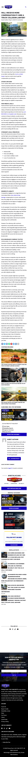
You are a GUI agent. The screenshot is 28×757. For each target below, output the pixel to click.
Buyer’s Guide (4, 709)
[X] (5, 344)
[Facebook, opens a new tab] (10, 629)
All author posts (14, 458)
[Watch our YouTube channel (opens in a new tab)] (9, 728)
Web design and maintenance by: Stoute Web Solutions (14, 753)
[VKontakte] (16, 344)
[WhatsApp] (9, 344)
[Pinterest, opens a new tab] (15, 629)
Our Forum (4, 715)
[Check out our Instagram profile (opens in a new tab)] (4, 728)
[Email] (18, 344)
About (2, 717)
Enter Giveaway (14, 508)
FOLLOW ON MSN (14, 545)
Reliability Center (5, 711)
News (2, 713)
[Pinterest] (11, 344)
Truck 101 (3, 707)
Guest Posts (4, 719)
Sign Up (14, 675)
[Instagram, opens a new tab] (12, 629)
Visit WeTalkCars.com (14, 488)
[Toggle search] (26, 7)
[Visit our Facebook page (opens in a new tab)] (1, 728)
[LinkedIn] (7, 344)
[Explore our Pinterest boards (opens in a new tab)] (6, 728)
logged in (10, 468)
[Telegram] (14, 344)
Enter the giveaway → (14, 434)
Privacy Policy (5, 721)
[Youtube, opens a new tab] (17, 629)
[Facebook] (2, 344)
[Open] (3, 7)
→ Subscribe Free (5, 742)
